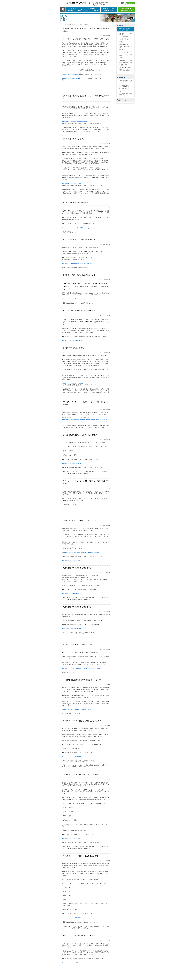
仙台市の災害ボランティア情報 (125, 59)
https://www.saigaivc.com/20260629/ (71, 560)
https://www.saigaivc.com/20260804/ (71, 183)
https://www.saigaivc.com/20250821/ (71, 918)
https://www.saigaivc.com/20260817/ (71, 78)
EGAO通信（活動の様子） (124, 38)
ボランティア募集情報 (123, 36)
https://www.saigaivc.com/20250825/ (71, 838)
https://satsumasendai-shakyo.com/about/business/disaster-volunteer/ (80, 552)
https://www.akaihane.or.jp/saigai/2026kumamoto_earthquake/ (78, 228)
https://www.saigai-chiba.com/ (70, 74)
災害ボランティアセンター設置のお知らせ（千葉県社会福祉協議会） (125, 82)
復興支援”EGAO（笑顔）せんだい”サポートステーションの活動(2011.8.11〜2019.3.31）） (126, 70)
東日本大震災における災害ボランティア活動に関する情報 (76, 24)
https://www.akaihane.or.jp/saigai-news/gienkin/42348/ (76, 709)
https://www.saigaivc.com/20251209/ (71, 628)
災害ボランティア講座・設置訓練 (125, 62)
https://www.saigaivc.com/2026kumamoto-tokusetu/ (75, 121)
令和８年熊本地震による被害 (124, 88)
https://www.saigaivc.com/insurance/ (71, 299)
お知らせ (120, 57)
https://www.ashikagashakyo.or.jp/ (71, 509)
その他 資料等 (122, 49)
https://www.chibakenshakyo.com (71, 70)
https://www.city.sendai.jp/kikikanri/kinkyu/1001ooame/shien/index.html (81, 668)
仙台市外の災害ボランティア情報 (125, 60)
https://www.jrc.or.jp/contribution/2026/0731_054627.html (77, 263)
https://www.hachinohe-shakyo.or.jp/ (71, 593)
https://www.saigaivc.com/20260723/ (71, 463)
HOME (61, 24)
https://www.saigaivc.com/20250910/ (71, 756)
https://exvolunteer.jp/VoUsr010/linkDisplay (73, 340)
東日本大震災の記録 (123, 64)
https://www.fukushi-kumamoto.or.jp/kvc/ (72, 383)
